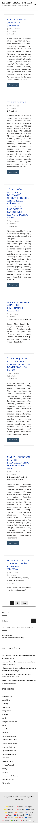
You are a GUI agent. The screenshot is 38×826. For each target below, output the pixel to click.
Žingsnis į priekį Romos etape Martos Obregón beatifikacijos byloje (18, 364)
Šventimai (5, 772)
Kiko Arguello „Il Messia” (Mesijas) (17, 22)
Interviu (18, 578)
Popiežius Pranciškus (9, 754)
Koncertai (5, 729)
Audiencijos (5, 703)
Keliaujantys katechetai (9, 722)
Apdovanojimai (7, 696)
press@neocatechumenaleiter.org (13, 638)
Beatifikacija (6, 707)
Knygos (4, 725)
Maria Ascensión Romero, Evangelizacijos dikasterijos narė (18, 463)
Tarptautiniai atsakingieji (15, 479)
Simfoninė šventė (7, 761)
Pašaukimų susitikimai (9, 736)
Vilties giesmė (16, 102)
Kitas (24, 603)
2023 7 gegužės (14, 373)
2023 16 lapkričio (14, 29)
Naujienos (25, 578)
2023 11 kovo (13, 573)
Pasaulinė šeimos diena (9, 740)
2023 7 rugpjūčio (14, 106)
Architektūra (6, 700)
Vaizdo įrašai (6, 783)
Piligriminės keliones (15, 319)
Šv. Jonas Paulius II (8, 765)
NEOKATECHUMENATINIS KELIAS (17, 3)
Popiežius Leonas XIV (9, 750)
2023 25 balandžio (15, 472)
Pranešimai (13, 34)
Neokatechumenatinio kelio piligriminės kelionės (18, 306)
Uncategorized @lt (8, 779)
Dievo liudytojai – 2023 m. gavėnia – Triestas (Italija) (18, 564)
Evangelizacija (13, 477)
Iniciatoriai (12, 578)
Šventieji (4, 769)
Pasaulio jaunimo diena (9, 743)
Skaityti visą (13, 85)
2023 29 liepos (14, 221)
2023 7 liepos (13, 314)
